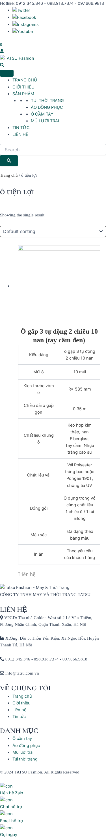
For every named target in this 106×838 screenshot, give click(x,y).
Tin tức (19, 716)
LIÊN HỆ (20, 134)
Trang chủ (9, 175)
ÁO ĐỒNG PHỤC (47, 107)
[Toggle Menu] (7, 73)
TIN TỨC (21, 127)
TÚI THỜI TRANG (47, 100)
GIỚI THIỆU (23, 87)
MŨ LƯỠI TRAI (45, 120)
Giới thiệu (21, 703)
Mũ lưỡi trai (22, 752)
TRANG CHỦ (24, 80)
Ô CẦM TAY (42, 114)
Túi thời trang (25, 759)
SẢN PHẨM (23, 93)
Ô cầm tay (22, 738)
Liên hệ (19, 709)
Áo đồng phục (26, 745)
